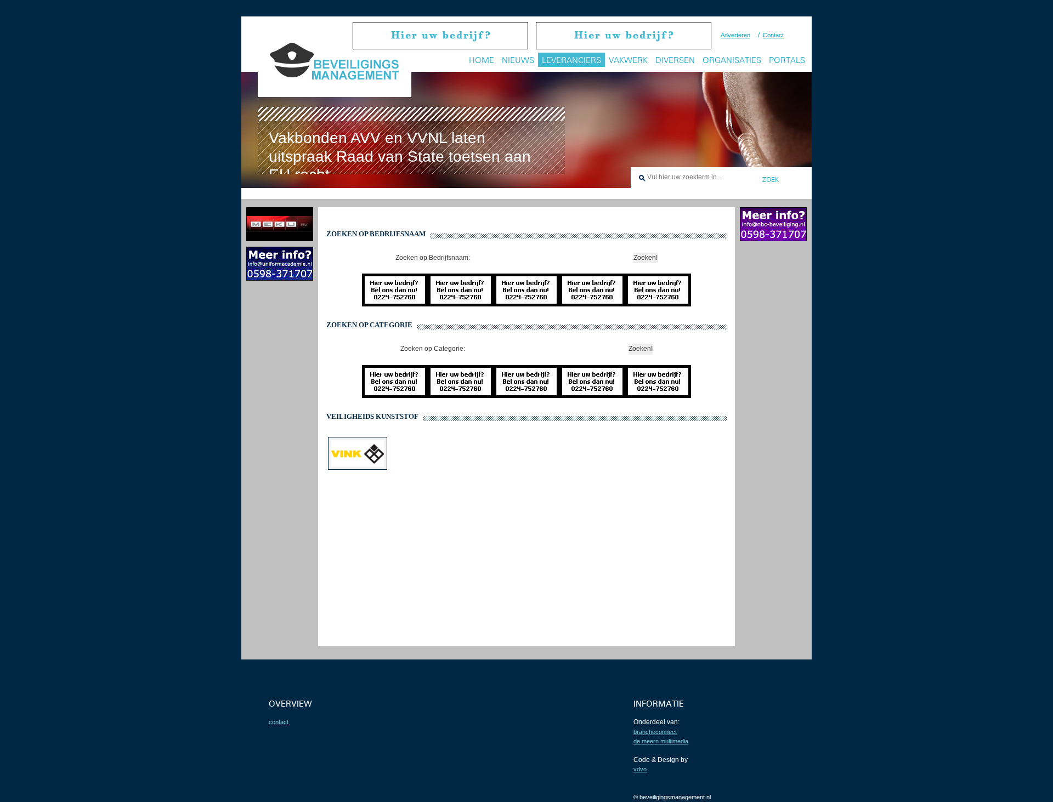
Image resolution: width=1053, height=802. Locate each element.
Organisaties (732, 60)
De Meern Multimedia (660, 741)
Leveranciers (571, 60)
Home (481, 60)
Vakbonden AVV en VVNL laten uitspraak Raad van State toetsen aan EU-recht (400, 156)
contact (278, 722)
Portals (787, 60)
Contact (773, 35)
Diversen (675, 60)
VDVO (640, 769)
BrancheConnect (655, 732)
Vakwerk (628, 60)
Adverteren (735, 35)
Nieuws (518, 60)
